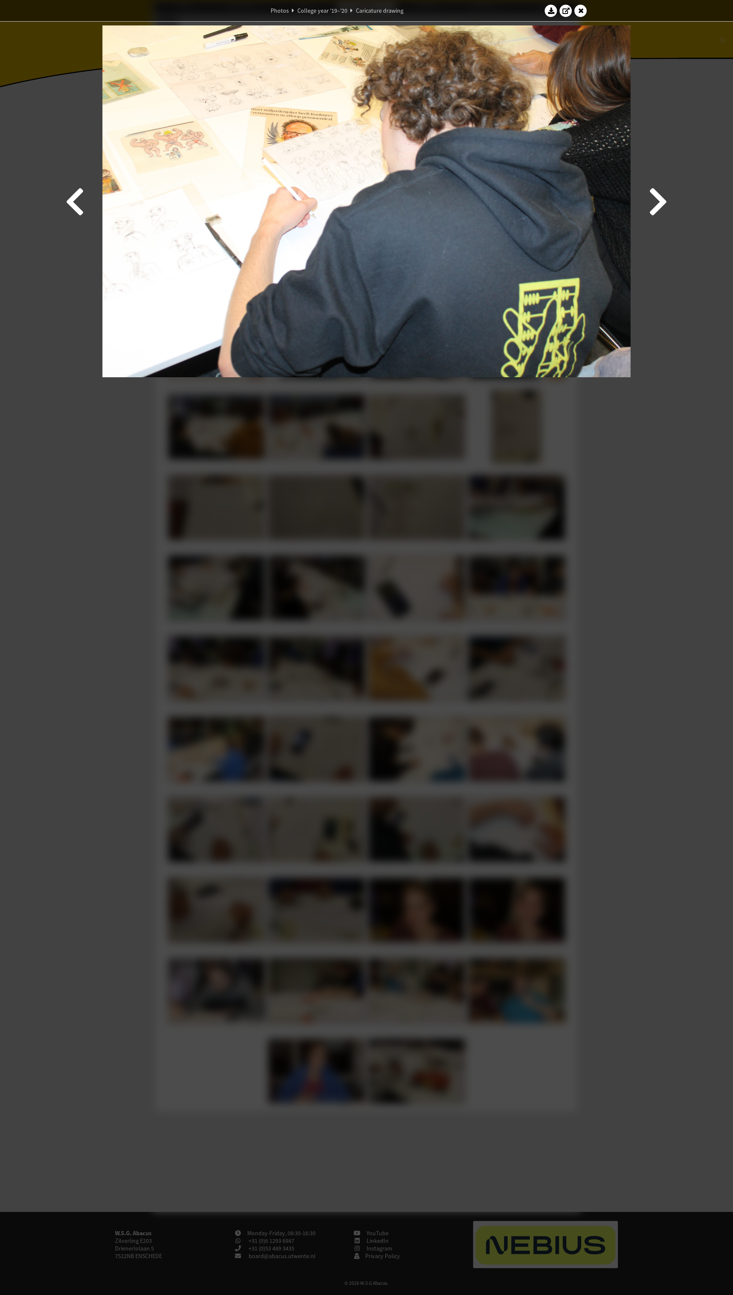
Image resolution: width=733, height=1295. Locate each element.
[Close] (580, 10)
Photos (280, 10)
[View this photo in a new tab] (566, 10)
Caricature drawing (379, 10)
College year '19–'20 (322, 10)
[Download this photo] (551, 10)
